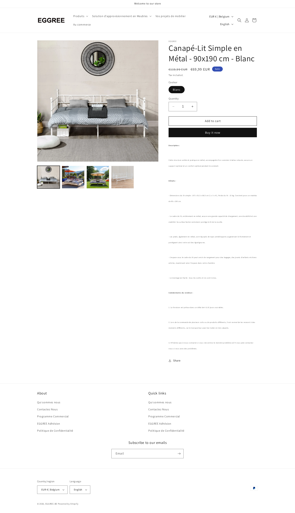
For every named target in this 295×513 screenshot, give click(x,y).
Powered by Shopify (68, 503)
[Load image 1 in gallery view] (48, 177)
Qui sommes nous (48, 402)
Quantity (174, 98)
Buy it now (212, 132)
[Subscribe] (179, 453)
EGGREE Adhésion (48, 423)
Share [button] (177, 360)
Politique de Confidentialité (55, 430)
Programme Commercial (53, 416)
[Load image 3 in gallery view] (97, 177)
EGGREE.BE (51, 503)
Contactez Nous (47, 409)
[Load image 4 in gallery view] (122, 177)
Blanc (176, 89)
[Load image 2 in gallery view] (73, 177)
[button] (80, 16)
